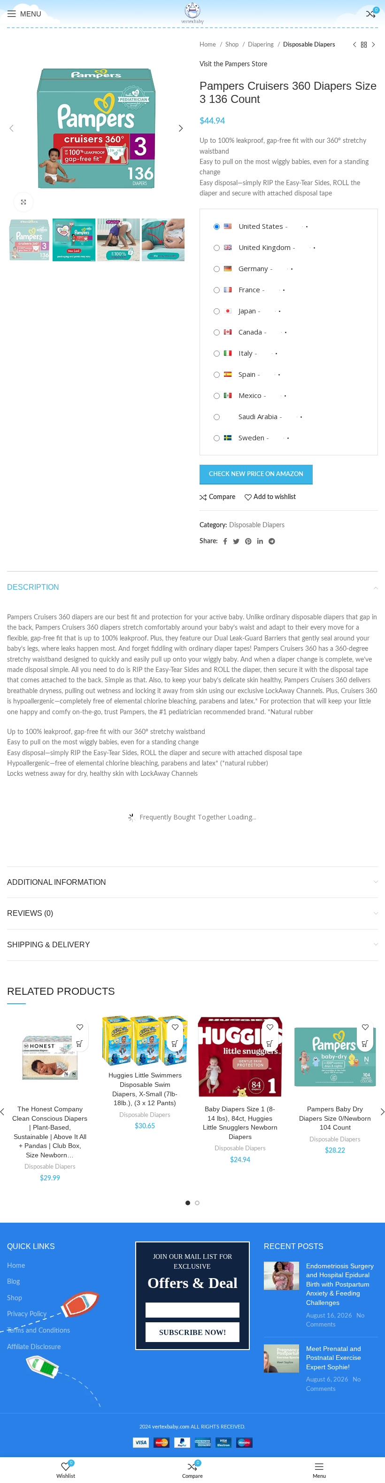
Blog (13, 1282)
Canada (250, 331)
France (249, 289)
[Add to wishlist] (80, 1027)
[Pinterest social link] (248, 541)
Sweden (251, 437)
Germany (253, 268)
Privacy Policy (26, 1314)
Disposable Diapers (309, 44)
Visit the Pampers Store (233, 64)
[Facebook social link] (225, 541)
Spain (247, 374)
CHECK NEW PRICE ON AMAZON (256, 474)
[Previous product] (354, 45)
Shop (232, 44)
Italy (246, 353)
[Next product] (373, 45)
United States (261, 226)
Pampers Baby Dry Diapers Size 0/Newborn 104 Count (335, 1118)
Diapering (261, 44)
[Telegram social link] (272, 541)
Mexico (250, 395)
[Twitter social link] (236, 541)
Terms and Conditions (38, 1330)
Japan (247, 310)
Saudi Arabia (258, 416)
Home (208, 44)
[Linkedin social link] (260, 541)
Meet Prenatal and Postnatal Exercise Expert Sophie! (333, 1358)
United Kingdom (265, 247)
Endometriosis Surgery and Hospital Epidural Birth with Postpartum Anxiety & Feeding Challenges (340, 1284)
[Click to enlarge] (23, 202)
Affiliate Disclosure (34, 1347)
